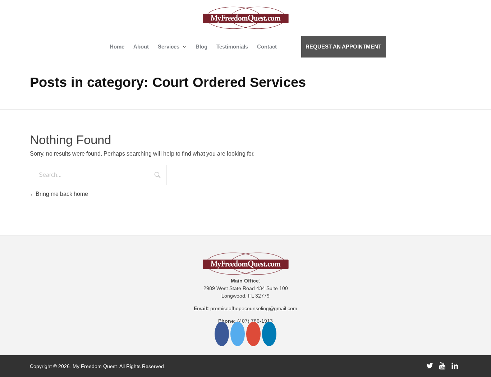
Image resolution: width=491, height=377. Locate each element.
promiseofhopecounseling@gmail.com (253, 308)
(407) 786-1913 (255, 321)
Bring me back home (62, 194)
